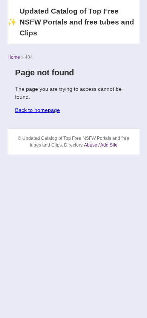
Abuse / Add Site (101, 145)
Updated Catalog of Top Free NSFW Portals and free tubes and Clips (71, 22)
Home (14, 57)
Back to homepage (37, 110)
